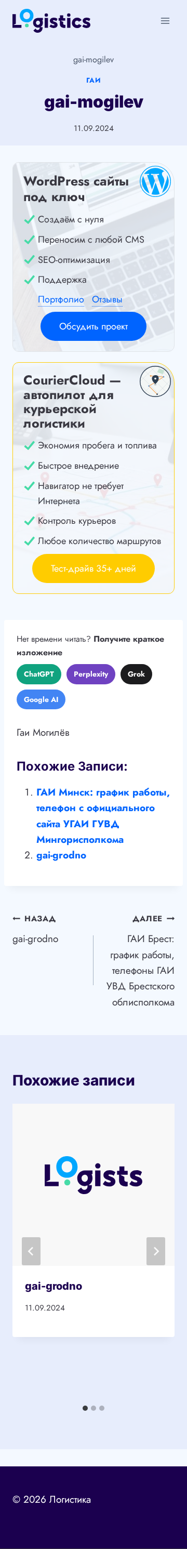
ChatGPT (39, 674)
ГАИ (93, 80)
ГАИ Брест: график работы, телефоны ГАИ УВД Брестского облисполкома (140, 961)
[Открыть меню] (165, 20)
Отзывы (107, 299)
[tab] (85, 1408)
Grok (136, 674)
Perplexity (91, 674)
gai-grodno (61, 855)
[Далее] (155, 1251)
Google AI (41, 699)
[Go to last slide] (31, 1251)
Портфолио (61, 299)
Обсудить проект (93, 326)
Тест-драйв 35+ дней (93, 568)
